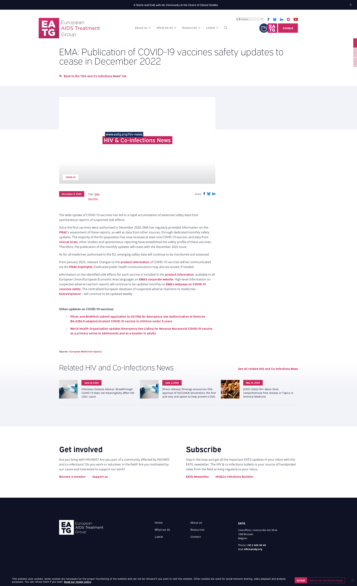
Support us (100, 476)
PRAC (63, 232)
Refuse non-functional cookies (326, 580)
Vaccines (93, 198)
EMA (96, 194)
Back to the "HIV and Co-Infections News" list (95, 76)
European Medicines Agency (85, 351)
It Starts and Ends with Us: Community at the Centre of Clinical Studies (176, 5)
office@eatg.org (253, 549)
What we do (165, 27)
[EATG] (69, 28)
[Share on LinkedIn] (213, 193)
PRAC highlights (81, 267)
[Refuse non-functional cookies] (352, 580)
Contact (288, 28)
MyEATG (268, 28)
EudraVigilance (70, 294)
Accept (301, 580)
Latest (210, 27)
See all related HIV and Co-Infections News (268, 368)
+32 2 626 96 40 (256, 545)
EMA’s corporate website (156, 279)
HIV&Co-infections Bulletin (234, 476)
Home (159, 522)
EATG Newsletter (197, 476)
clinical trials (68, 242)
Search (226, 27)
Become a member (72, 476)
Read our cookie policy (77, 581)
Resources (189, 27)
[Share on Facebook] (204, 193)
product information (135, 262)
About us (141, 27)
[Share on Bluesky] (208, 193)
